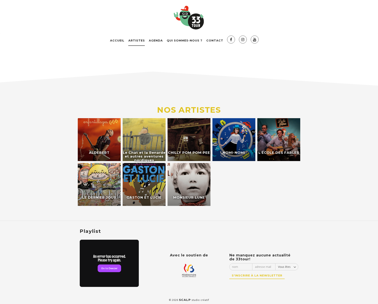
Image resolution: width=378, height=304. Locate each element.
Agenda (156, 40)
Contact (214, 40)
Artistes (136, 40)
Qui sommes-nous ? (184, 40)
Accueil (117, 40)
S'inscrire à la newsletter (257, 275)
